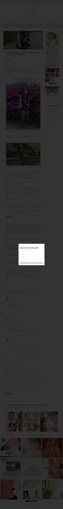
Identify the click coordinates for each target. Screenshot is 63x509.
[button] (43, 245)
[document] (31, 254)
